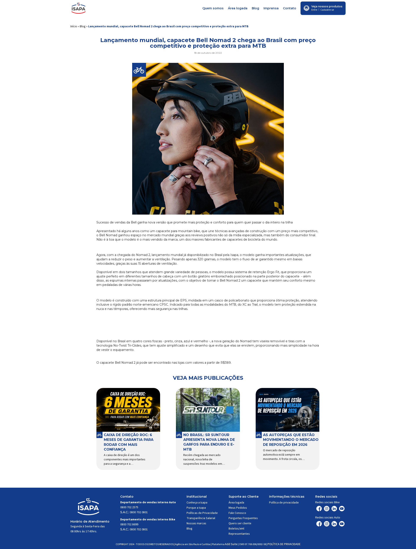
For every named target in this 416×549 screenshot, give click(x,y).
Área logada (237, 8)
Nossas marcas (196, 523)
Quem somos (213, 8)
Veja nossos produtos (326, 6)
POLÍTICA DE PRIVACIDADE (284, 544)
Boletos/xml (236, 528)
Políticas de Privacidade (202, 513)
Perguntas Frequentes (243, 518)
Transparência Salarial (201, 518)
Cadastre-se (327, 10)
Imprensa (271, 8)
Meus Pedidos (238, 508)
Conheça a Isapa (197, 502)
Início (73, 26)
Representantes (239, 534)
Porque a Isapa (196, 508)
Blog (255, 8)
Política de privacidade (284, 502)
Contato (289, 8)
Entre (314, 10)
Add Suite (231, 544)
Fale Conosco (237, 513)
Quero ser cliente (240, 523)
